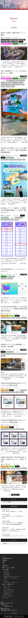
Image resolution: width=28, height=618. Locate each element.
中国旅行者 (14, 39)
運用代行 (24, 317)
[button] (25, 1)
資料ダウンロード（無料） (8, 567)
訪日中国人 (22, 39)
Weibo (20, 41)
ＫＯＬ (21, 82)
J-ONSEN (23, 349)
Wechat (12, 315)
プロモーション (15, 84)
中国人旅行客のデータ (7, 558)
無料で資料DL (9, 616)
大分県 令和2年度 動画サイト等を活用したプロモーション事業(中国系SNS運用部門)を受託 (14, 309)
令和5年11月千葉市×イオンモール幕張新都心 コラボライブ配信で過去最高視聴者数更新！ (14, 150)
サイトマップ (5, 597)
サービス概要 (5, 569)
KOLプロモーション (6, 43)
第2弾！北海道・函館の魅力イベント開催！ (12, 510)
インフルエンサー (5, 39)
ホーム (3, 556)
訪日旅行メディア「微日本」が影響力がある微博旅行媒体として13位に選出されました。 (14, 210)
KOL (10, 82)
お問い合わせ (5, 565)
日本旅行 (3, 41)
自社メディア (22, 43)
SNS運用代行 (4, 315)
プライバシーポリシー (7, 595)
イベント (15, 43)
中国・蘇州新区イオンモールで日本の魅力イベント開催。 (13, 516)
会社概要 (4, 560)
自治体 (12, 86)
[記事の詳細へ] (18, 67)
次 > (18, 494)
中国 (9, 41)
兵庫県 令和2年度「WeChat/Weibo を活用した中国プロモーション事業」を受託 (13, 459)
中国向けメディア (20, 80)
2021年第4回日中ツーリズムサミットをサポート (13, 535)
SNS (8, 86)
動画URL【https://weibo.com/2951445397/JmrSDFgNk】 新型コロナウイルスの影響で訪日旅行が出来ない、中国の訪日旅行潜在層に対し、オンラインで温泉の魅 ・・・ (13, 376)
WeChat (3, 317)
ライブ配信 (14, 41)
